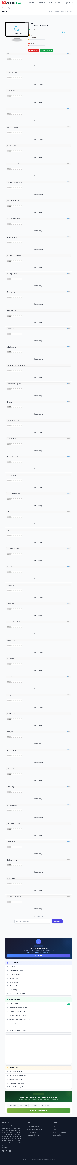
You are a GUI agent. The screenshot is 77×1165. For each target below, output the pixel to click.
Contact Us (56, 1141)
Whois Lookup (31, 1132)
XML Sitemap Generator (34, 1129)
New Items (24, 1105)
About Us (55, 1129)
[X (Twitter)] (7, 1151)
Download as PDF (47, 50)
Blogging (46, 1105)
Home (3, 8)
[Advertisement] (38, 930)
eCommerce (35, 1105)
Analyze (57, 921)
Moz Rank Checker (33, 1138)
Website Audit (31, 3)
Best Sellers (13, 1105)
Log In (60, 3)
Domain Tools (42, 3)
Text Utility (52, 3)
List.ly (30, 23)
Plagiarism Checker (33, 1126)
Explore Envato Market (38, 1110)
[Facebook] (3, 1151)
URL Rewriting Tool (33, 1135)
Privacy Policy (57, 1135)
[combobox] (61, 11)
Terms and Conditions (59, 1132)
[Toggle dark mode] (73, 2)
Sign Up (67, 3)
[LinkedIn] (10, 1151)
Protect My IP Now (38, 956)
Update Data (34, 50)
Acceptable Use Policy (59, 1138)
